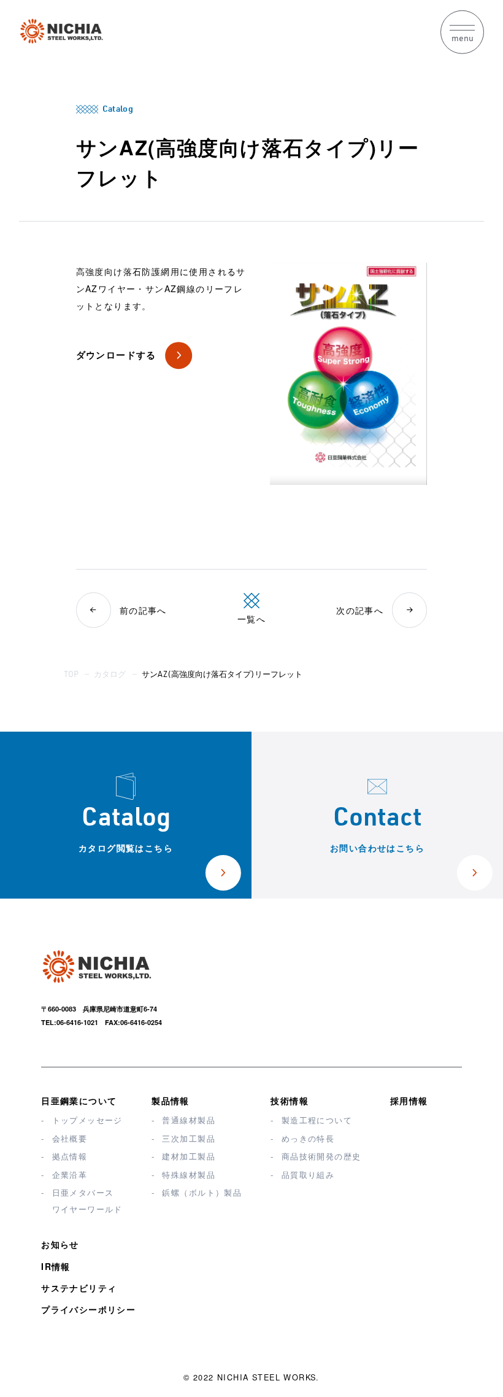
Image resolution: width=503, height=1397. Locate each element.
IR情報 (56, 1266)
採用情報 (409, 1100)
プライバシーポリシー (88, 1309)
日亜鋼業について (79, 1100)
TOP (71, 675)
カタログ (110, 675)
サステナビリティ (79, 1288)
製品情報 (171, 1100)
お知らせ (60, 1244)
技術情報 (290, 1100)
